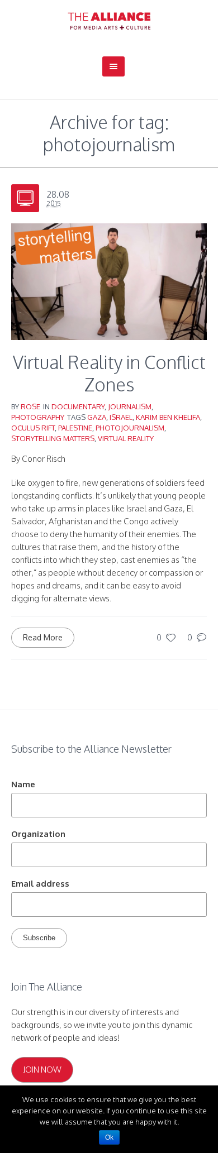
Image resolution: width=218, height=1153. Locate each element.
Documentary (78, 406)
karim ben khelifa (168, 417)
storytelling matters (52, 438)
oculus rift (33, 427)
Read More (43, 637)
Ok (109, 1137)
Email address (40, 883)
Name (23, 784)
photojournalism (130, 427)
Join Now (42, 1069)
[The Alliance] (109, 21)
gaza (96, 417)
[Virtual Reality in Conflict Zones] (109, 280)
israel (121, 417)
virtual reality (126, 438)
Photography (37, 417)
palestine (75, 427)
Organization (38, 834)
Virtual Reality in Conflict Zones (109, 373)
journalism (129, 406)
